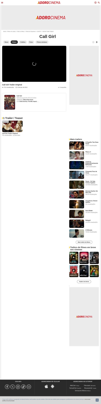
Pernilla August (32, 101)
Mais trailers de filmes (84, 242)
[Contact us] (29, 387)
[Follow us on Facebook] (7, 387)
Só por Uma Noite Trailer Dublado (74, 262)
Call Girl (39, 31)
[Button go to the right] (96, 42)
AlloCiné (72, 385)
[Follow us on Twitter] (12, 387)
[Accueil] (48, 2)
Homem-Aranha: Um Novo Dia (92, 191)
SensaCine (72, 388)
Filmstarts (87, 385)
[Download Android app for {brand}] (53, 386)
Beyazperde (88, 388)
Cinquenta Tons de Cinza (91, 172)
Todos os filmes (20, 31)
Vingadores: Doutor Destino (91, 201)
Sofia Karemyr (23, 101)
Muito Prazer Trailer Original (84, 262)
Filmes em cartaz (11, 31)
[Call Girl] (9, 102)
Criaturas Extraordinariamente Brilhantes (92, 163)
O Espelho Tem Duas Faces (92, 142)
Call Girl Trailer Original (10, 133)
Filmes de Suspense (31, 31)
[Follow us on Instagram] (18, 387)
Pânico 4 (88, 152)
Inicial (4, 31)
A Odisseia (89, 230)
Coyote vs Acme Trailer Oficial (74, 275)
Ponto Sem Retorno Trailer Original (94, 262)
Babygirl (88, 220)
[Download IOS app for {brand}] (47, 386)
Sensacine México (81, 390)
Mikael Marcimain (28, 99)
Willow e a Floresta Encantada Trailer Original (94, 275)
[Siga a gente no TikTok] (23, 387)
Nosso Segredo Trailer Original (84, 275)
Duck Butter (89, 210)
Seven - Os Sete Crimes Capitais (90, 182)
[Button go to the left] (93, 42)
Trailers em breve (84, 281)
